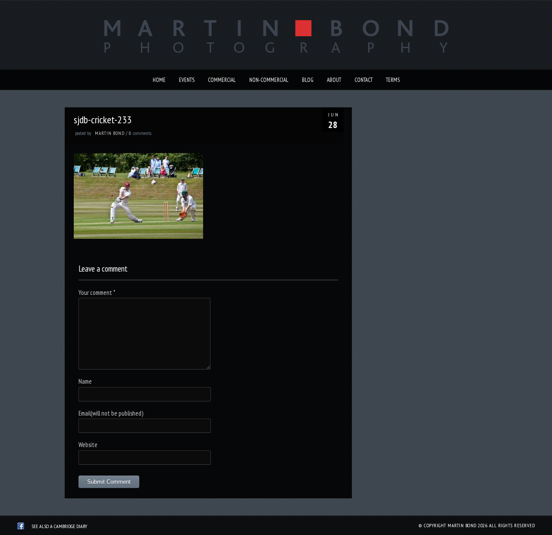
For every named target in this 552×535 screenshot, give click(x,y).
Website (87, 445)
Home (159, 80)
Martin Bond (110, 133)
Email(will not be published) (110, 413)
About (334, 80)
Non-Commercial (269, 80)
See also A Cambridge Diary (59, 526)
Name (85, 381)
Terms (393, 80)
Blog (308, 80)
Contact (363, 80)
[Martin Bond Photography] (20, 527)
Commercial (222, 80)
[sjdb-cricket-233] (138, 236)
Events (186, 80)
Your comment (96, 292)
